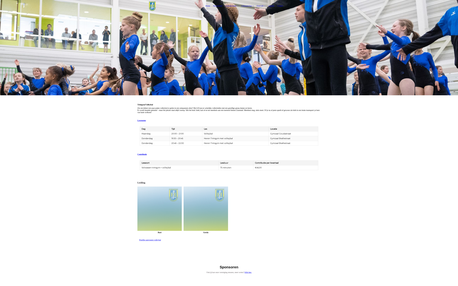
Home (208, 6)
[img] (152, 6)
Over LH (260, 6)
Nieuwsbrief (217, 6)
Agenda (271, 6)
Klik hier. (248, 272)
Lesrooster (141, 120)
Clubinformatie (231, 6)
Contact (280, 6)
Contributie (142, 154)
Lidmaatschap (246, 6)
